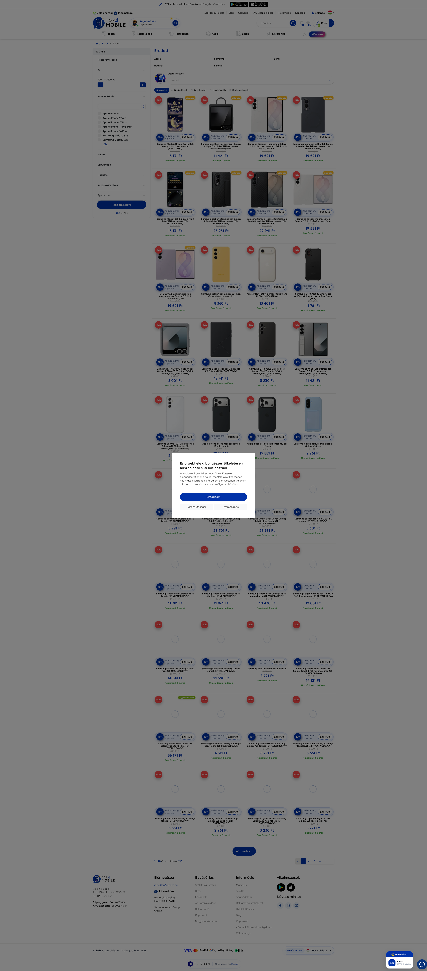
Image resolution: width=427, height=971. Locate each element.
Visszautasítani (196, 506)
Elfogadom (213, 496)
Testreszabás (230, 506)
